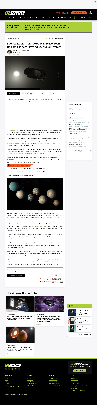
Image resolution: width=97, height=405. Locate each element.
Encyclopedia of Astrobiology (75, 144)
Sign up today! (80, 370)
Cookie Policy (74, 380)
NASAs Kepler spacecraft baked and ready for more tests (79, 107)
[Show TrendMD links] (90, 150)
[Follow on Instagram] (12, 369)
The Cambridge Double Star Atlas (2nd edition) (78, 137)
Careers (7, 383)
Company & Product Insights (12, 386)
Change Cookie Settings (77, 386)
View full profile (16, 54)
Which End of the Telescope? (75, 124)
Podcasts (35, 17)
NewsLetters (51, 17)
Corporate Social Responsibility (79, 385)
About (6, 381)
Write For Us (30, 380)
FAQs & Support (31, 385)
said (30, 141)
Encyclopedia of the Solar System (76, 117)
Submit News (30, 381)
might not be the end (36, 226)
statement (13, 130)
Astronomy (12, 314)
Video (29, 17)
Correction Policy (53, 380)
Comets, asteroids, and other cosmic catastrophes (79, 140)
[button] (90, 17)
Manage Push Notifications (78, 390)
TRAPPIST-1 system (12, 160)
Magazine (62, 17)
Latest (14, 17)
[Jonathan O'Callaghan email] (28, 50)
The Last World (72, 120)
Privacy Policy (74, 381)
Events (43, 17)
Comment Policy (53, 381)
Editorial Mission (53, 378)
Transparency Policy (54, 383)
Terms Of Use (74, 378)
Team (6, 380)
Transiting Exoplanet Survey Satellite (43, 260)
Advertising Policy (75, 383)
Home (6, 378)
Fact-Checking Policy (54, 385)
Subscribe (7, 385)
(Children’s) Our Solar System (75, 133)
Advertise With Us (31, 383)
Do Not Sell (74, 388)
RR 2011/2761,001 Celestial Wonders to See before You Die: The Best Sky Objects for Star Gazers (79, 129)
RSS (26, 394)
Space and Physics (14, 38)
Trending (22, 17)
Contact (29, 378)
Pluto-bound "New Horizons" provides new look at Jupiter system (79, 112)
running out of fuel (25, 213)
